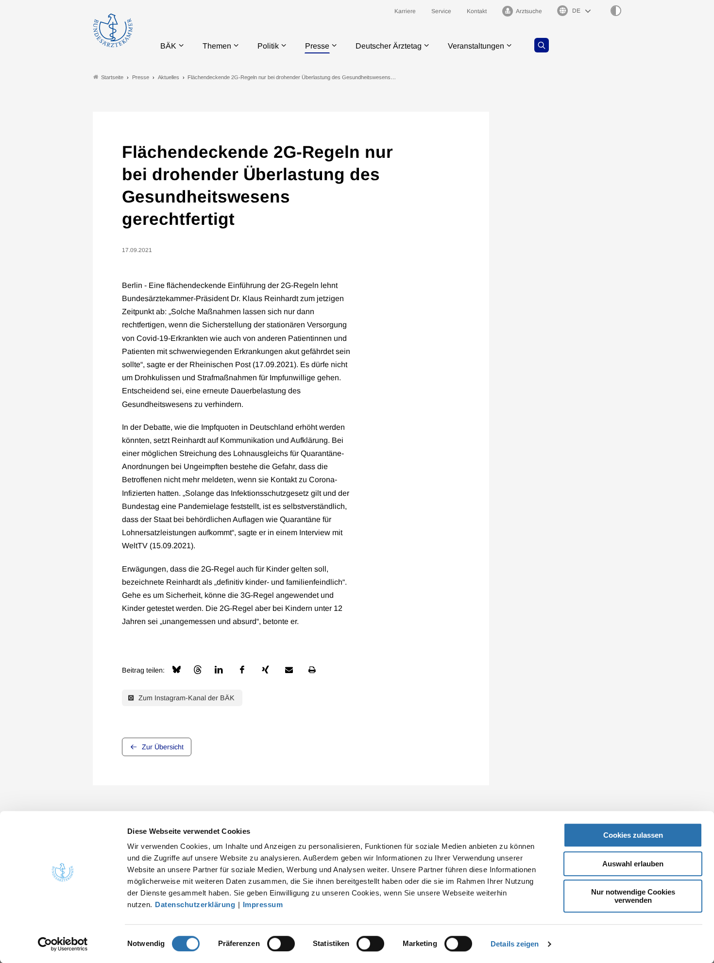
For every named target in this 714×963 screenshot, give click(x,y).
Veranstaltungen (476, 46)
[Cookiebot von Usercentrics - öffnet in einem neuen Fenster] (62, 944)
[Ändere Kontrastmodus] (616, 10)
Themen (217, 46)
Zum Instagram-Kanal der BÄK (185, 698)
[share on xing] (266, 670)
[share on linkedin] (219, 670)
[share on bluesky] (176, 669)
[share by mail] (289, 670)
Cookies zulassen (633, 835)
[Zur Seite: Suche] (541, 45)
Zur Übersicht (163, 747)
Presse (317, 46)
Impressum (263, 904)
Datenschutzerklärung (195, 904)
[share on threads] (198, 670)
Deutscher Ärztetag (389, 46)
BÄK (168, 46)
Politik (268, 46)
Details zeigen (515, 944)
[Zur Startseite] (113, 30)
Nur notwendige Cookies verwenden (633, 896)
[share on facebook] (242, 670)
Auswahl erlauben (632, 864)
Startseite (112, 77)
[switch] (281, 943)
